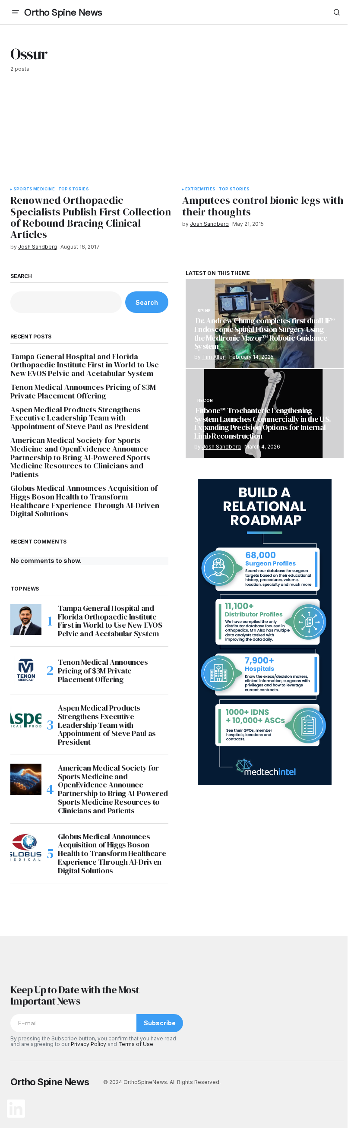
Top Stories (73, 189)
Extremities (200, 189)
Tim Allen (214, 357)
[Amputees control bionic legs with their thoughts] (263, 134)
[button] (15, 12)
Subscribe (160, 1023)
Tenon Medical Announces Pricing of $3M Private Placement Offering (83, 391)
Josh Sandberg (221, 446)
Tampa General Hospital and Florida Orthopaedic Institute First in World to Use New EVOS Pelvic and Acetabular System (84, 365)
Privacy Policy (88, 1044)
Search (21, 276)
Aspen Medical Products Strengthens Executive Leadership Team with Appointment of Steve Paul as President (79, 418)
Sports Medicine (34, 189)
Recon (205, 400)
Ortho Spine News (63, 12)
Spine (204, 311)
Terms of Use (135, 1044)
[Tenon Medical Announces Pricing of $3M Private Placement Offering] (25, 670)
